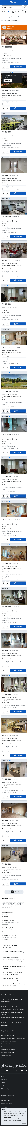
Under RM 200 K (6, 922)
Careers (3, 1082)
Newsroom (4, 1079)
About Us (3, 1076)
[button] (2, 16)
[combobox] (13, 7)
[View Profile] (14, 27)
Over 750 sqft (5, 937)
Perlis (3, 914)
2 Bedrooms (12, 929)
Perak (7, 914)
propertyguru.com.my (7, 1103)
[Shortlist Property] (24, 32)
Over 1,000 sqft (13, 937)
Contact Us (4, 1085)
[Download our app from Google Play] (21, 1066)
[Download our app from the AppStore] (7, 1066)
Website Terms (5, 1092)
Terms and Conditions (7, 1095)
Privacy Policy (5, 1089)
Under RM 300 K (15, 922)
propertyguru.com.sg (7, 1107)
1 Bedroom (5, 929)
